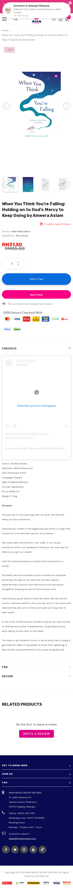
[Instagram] (24, 849)
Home (5, 30)
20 (9, 303)
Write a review (36, 734)
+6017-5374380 (36, 817)
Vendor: (6, 231)
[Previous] (6, 106)
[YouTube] (33, 849)
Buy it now (36, 294)
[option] (36, 106)
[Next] (66, 106)
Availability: (8, 235)
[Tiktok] (42, 849)
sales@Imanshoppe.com (22, 838)
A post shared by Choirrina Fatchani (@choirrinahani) (39, 448)
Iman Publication (20, 231)
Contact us (42, 876)
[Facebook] (6, 849)
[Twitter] (15, 849)
